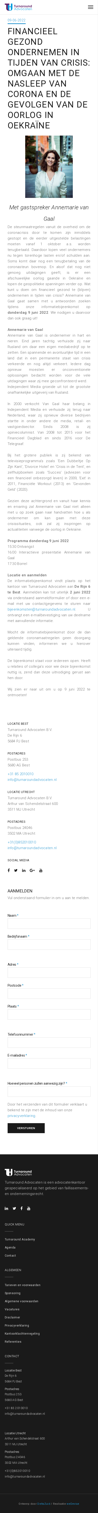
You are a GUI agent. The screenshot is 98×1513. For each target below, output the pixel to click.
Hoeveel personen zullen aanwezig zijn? (37, 1083)
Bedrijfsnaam (18, 936)
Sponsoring (13, 1293)
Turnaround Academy (20, 1239)
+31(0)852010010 (22, 842)
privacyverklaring (21, 1116)
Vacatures (12, 1309)
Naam (13, 915)
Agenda (10, 1247)
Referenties (13, 1341)
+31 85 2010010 (21, 774)
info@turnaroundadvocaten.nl (32, 780)
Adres (13, 964)
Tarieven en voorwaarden (22, 1285)
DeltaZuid (43, 1503)
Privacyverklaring (17, 1325)
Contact (10, 1255)
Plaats (13, 1006)
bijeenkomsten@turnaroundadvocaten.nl (41, 609)
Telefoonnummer (22, 1034)
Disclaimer (12, 1317)
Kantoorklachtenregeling (22, 1333)
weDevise (73, 1503)
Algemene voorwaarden (22, 1301)
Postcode (16, 985)
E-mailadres (17, 1055)
